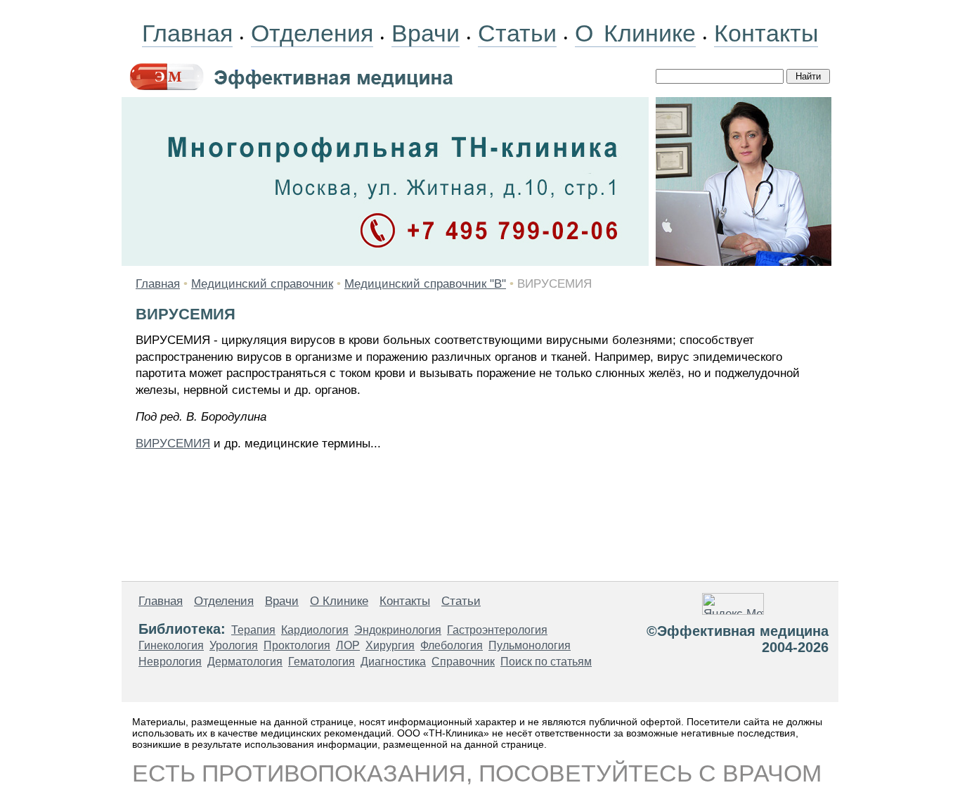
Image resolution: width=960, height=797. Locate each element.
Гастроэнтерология (497, 630)
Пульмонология (529, 645)
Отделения (312, 33)
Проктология (297, 645)
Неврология (170, 662)
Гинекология (171, 645)
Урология (233, 645)
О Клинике (635, 33)
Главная (187, 33)
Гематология (321, 662)
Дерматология (245, 662)
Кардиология (315, 630)
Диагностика (393, 662)
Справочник (463, 662)
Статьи (517, 33)
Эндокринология (397, 630)
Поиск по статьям (546, 662)
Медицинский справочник (262, 284)
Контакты (766, 33)
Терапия (253, 630)
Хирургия (390, 645)
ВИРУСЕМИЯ (173, 443)
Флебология (451, 645)
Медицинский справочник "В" (425, 284)
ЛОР (348, 645)
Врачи (425, 33)
